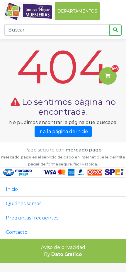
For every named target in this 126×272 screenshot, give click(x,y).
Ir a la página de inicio (63, 131)
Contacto (17, 232)
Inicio (12, 189)
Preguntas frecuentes (32, 218)
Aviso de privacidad (63, 247)
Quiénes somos (23, 203)
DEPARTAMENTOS (77, 11)
